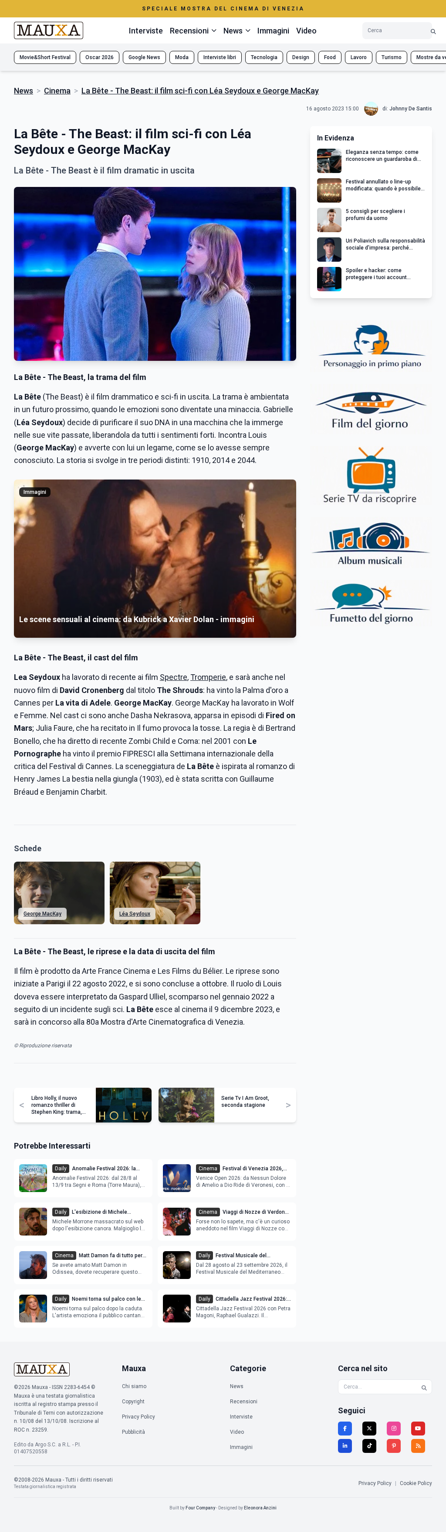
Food (330, 57)
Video (306, 30)
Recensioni (243, 1402)
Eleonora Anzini (260, 1507)
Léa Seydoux (134, 914)
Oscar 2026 (99, 57)
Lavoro (359, 57)
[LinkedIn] (345, 1446)
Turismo (392, 57)
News (23, 90)
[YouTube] (418, 1428)
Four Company (200, 1507)
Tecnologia (264, 57)
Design (300, 57)
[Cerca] (433, 31)
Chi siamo (134, 1386)
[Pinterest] (394, 1446)
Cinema (57, 90)
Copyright (133, 1402)
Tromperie (208, 677)
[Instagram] (394, 1428)
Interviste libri (219, 57)
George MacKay (42, 914)
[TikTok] (369, 1446)
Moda (182, 57)
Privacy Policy (138, 1417)
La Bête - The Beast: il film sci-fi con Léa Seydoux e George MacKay (200, 90)
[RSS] (418, 1446)
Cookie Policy (416, 1483)
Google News (144, 57)
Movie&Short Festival (45, 57)
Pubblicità (133, 1432)
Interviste (146, 30)
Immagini (273, 30)
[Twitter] (369, 1428)
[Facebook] (345, 1428)
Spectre (173, 677)
